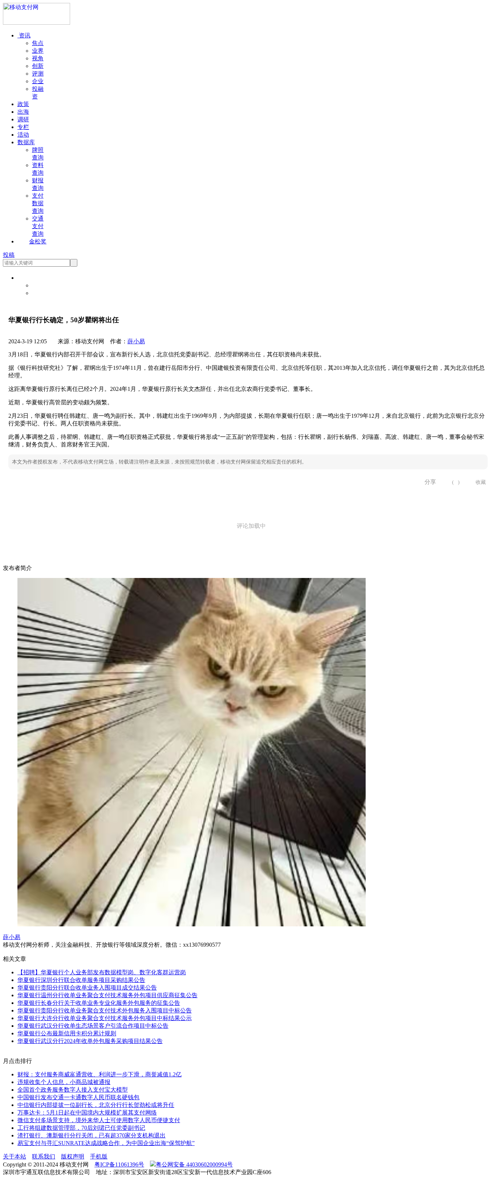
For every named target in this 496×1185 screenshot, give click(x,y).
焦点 (38, 43)
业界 (38, 51)
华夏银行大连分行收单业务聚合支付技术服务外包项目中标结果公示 (104, 1018)
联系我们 (43, 1156)
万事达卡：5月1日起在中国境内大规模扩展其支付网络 (87, 1112)
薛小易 (136, 341)
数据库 (26, 142)
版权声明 (72, 1156)
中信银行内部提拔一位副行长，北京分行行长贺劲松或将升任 (95, 1105)
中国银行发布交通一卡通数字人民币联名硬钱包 (78, 1097)
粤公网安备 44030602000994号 (194, 1164)
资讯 (24, 35)
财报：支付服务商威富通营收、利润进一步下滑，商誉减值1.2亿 (99, 1074)
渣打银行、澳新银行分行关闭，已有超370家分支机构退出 (91, 1135)
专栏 (23, 127)
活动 (23, 135)
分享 (427, 482)
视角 (38, 58)
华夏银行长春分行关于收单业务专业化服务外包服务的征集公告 (98, 1003)
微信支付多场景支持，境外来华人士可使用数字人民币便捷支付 (98, 1120)
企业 (38, 81)
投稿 (9, 255)
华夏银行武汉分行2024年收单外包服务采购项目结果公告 (90, 1041)
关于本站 (14, 1156)
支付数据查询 (38, 203)
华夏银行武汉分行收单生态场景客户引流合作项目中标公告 (92, 1026)
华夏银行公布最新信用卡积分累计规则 (66, 1033)
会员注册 (43, 293)
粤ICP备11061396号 (119, 1164)
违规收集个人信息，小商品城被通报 (63, 1082)
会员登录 (43, 285)
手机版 (98, 1156)
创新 (38, 66)
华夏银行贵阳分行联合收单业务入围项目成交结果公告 (87, 987)
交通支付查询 (38, 226)
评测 (38, 73)
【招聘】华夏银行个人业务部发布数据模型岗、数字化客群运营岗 (101, 972)
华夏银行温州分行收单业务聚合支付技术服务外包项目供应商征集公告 (107, 995)
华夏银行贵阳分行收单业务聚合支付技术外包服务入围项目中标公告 (104, 1010)
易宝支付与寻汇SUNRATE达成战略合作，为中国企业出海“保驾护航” (106, 1143)
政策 (23, 104)
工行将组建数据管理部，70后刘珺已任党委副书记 (81, 1128)
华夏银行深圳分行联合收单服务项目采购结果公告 (81, 980)
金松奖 (37, 241)
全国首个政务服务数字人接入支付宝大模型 (72, 1090)
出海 (23, 112)
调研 (23, 119)
